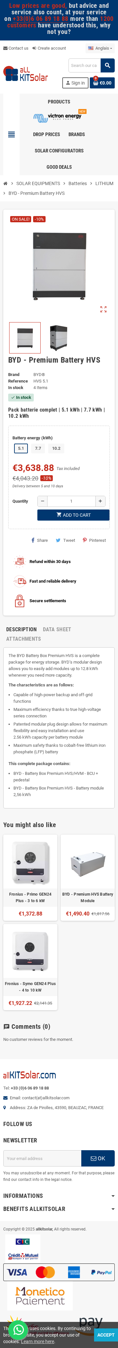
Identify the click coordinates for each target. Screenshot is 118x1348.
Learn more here (37, 1341)
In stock (15, 387)
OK (100, 1158)
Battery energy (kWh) (32, 437)
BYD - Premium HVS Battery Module (87, 897)
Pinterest (97, 540)
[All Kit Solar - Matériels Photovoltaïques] (25, 73)
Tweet (69, 540)
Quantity (20, 501)
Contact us (18, 48)
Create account (51, 48)
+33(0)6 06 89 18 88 (40, 19)
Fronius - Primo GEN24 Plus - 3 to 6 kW (30, 897)
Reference (18, 381)
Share (42, 540)
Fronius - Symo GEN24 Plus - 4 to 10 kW (30, 987)
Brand (13, 374)
